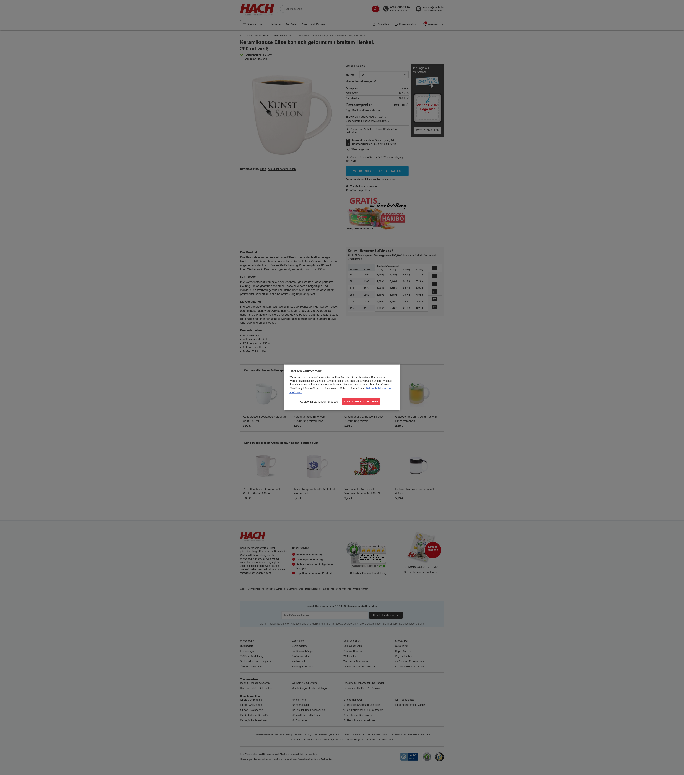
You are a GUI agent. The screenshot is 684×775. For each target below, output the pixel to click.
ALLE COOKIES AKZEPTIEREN (361, 401)
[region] (342, 387)
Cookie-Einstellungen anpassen (320, 401)
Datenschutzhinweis (377, 388)
